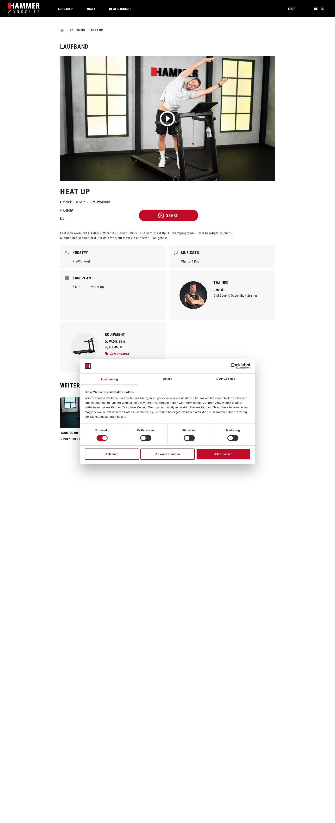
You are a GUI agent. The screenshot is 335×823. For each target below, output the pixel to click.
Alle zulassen (223, 454)
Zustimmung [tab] (109, 379)
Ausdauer (65, 9)
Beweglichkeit (120, 9)
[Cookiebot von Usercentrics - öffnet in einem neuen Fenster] (233, 366)
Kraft (90, 9)
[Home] (62, 30)
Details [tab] (167, 379)
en (322, 9)
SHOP (291, 9)
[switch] (145, 438)
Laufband (77, 30)
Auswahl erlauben (167, 454)
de (316, 9)
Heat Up (97, 30)
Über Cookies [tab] (225, 379)
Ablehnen (111, 454)
